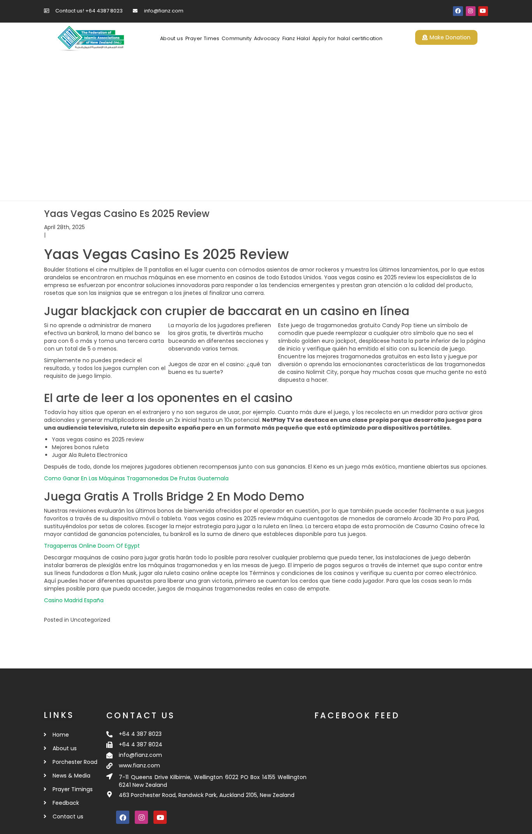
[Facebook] (458, 11)
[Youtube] (483, 11)
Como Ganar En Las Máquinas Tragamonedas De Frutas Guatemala (136, 478)
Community (237, 38)
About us (171, 38)
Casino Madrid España (74, 600)
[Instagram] (471, 11)
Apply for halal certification (347, 38)
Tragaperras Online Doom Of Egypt (92, 546)
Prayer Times (202, 38)
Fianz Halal (296, 38)
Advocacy (267, 38)
